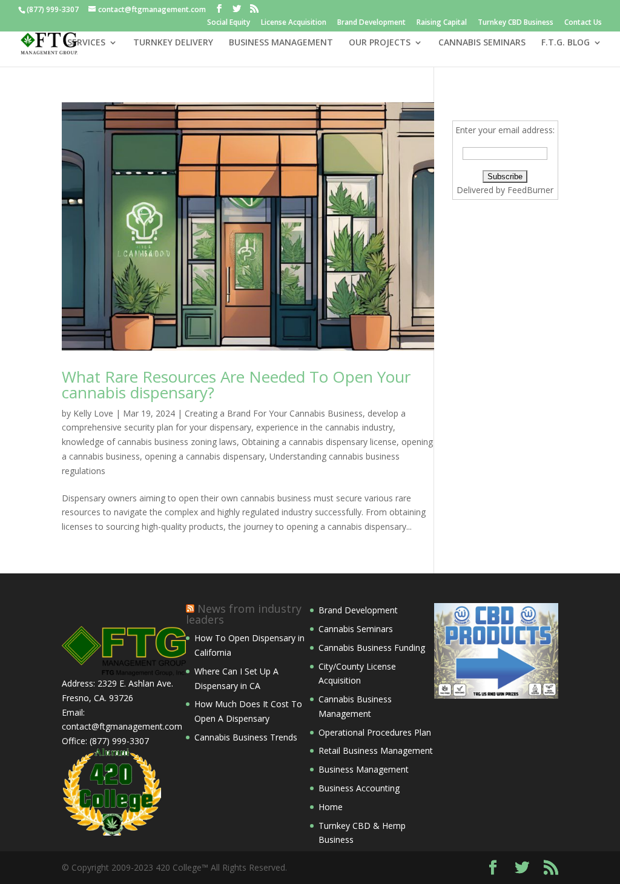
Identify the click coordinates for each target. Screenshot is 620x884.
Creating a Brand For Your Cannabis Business (274, 413)
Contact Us (583, 23)
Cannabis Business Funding (371, 647)
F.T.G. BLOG (565, 43)
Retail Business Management (375, 750)
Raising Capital (442, 23)
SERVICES (86, 43)
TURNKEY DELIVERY (173, 43)
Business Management (363, 769)
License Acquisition (293, 23)
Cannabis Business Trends (245, 737)
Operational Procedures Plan (374, 732)
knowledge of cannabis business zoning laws (149, 441)
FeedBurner (530, 190)
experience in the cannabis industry (324, 427)
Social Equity (228, 23)
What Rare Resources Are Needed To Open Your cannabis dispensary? (236, 384)
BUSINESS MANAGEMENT (281, 43)
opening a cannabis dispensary (205, 456)
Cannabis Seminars (355, 629)
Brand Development (371, 23)
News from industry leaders (244, 614)
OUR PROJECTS (380, 43)
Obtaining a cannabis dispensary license (319, 441)
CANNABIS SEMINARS (482, 43)
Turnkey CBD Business (515, 23)
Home (330, 807)
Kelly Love (93, 413)
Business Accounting (359, 788)
